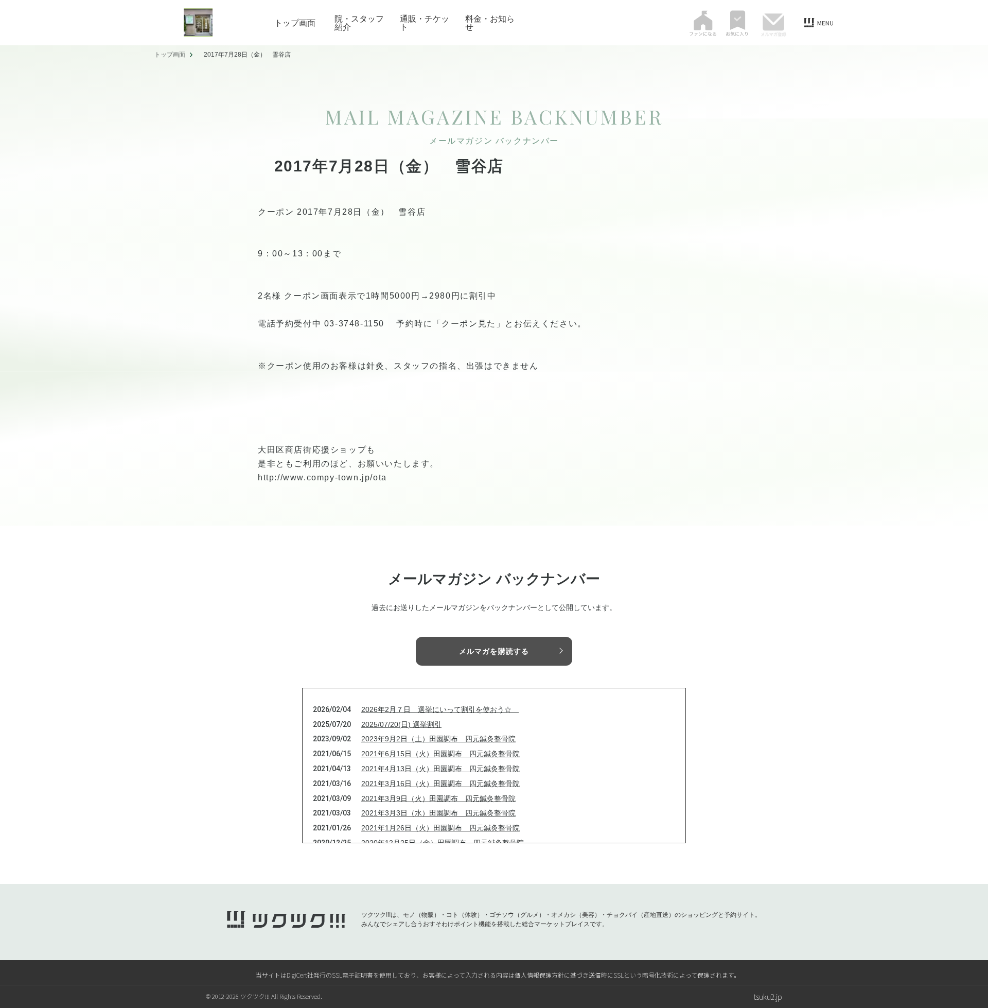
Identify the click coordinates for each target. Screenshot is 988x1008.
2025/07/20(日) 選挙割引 (401, 724)
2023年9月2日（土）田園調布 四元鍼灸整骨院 (438, 739)
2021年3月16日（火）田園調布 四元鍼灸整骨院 (440, 783)
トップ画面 (294, 23)
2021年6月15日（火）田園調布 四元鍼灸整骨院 (440, 754)
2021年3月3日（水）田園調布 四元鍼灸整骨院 (438, 813)
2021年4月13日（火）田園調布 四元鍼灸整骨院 (440, 768)
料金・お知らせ (490, 22)
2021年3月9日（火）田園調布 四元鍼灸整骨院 (438, 798)
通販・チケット (424, 22)
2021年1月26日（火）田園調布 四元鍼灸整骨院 (440, 828)
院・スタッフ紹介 (359, 22)
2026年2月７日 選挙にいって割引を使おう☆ (440, 709)
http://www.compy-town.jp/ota (322, 477)
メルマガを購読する (494, 651)
